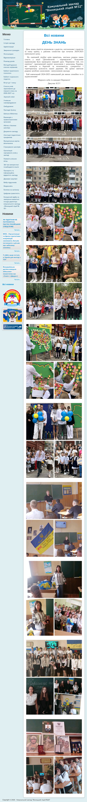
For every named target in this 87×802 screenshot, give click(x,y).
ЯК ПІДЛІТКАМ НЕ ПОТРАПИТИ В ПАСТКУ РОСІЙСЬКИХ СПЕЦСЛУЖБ (11, 223)
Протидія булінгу (10, 110)
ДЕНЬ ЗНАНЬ (54, 42)
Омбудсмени (8, 106)
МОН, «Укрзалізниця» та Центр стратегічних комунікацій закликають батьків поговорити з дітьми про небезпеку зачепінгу (12, 241)
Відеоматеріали (9, 57)
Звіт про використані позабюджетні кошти (11, 165)
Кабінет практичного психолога (11, 72)
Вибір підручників (10, 182)
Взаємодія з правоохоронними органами (10, 119)
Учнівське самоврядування (10, 101)
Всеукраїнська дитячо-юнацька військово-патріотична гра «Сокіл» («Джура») (10, 271)
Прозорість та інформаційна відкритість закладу (11, 172)
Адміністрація (9, 46)
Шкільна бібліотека (10, 113)
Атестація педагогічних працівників (12, 136)
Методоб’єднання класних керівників (10, 66)
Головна (7, 39)
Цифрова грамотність (12, 193)
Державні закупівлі (10, 179)
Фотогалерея (8, 54)
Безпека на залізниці (11, 189)
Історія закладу (9, 43)
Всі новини (8, 284)
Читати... (17, 230)
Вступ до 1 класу (10, 82)
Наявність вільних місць (10, 160)
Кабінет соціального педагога (11, 78)
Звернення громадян (11, 50)
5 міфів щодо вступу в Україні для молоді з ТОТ (12, 257)
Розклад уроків (9, 61)
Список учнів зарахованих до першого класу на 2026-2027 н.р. (10, 89)
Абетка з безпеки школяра (10, 126)
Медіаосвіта (8, 186)
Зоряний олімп (9, 97)
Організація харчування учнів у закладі (11, 152)
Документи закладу (11, 131)
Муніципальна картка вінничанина (11, 142)
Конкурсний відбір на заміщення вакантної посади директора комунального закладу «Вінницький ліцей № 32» (12, 202)
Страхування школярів (12, 147)
